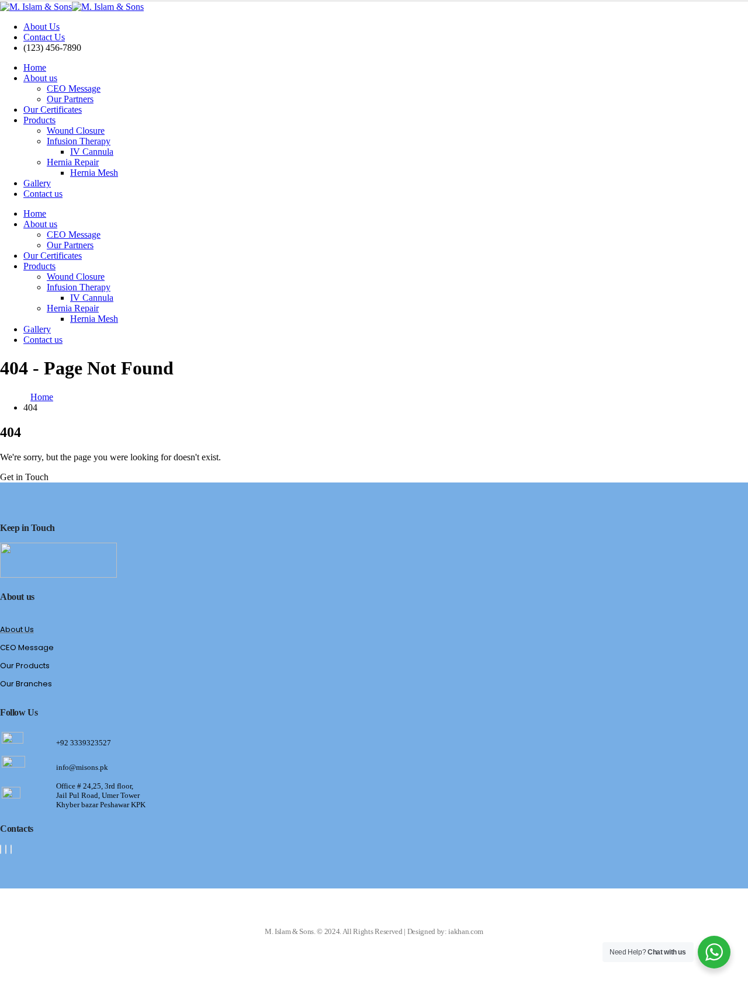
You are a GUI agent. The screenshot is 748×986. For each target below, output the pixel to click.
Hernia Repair (73, 162)
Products (39, 120)
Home (34, 67)
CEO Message (74, 88)
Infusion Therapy (78, 141)
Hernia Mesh (94, 173)
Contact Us (44, 37)
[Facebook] (0, 849)
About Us (41, 27)
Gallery (37, 183)
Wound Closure (76, 131)
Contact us (43, 194)
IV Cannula (91, 152)
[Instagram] (11, 849)
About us (40, 78)
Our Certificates (52, 109)
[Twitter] (5, 849)
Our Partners (70, 99)
